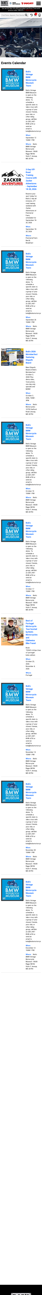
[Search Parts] (26, 15)
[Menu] (38, 4)
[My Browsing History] (31, 15)
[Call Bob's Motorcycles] (39, 15)
